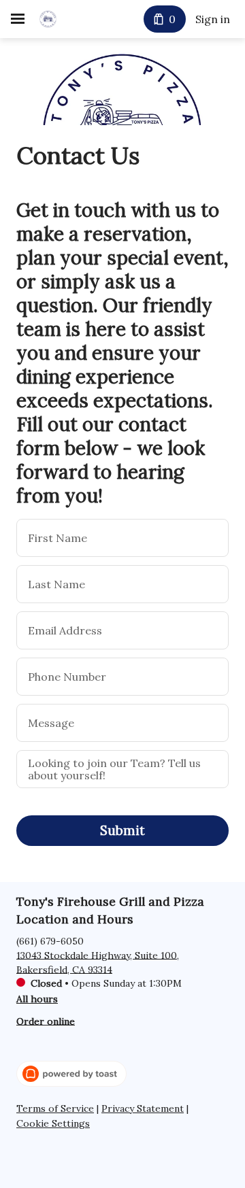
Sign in (212, 19)
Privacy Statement (142, 1109)
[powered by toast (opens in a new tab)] (71, 1074)
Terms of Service (55, 1109)
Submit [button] (122, 830)
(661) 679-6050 (50, 940)
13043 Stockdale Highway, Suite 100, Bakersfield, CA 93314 (97, 962)
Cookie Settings (53, 1124)
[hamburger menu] (17, 19)
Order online (45, 1021)
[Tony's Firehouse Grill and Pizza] (48, 19)
